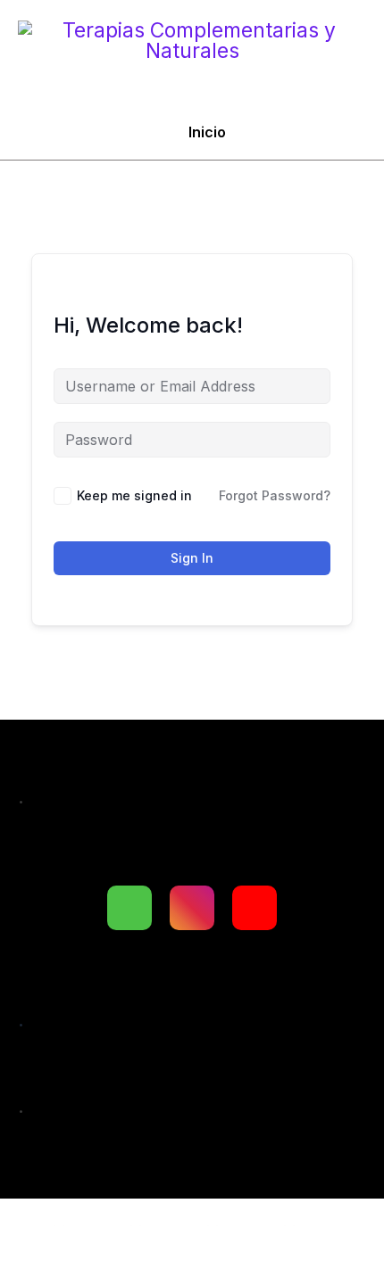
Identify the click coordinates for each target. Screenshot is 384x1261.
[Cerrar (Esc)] (266, 1221)
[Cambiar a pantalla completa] (112, 1221)
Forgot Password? (274, 495)
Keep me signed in (134, 495)
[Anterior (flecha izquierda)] (35, 1252)
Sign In (192, 557)
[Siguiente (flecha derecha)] (112, 1252)
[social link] (129, 908)
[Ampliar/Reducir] (35, 1221)
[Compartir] (189, 1221)
